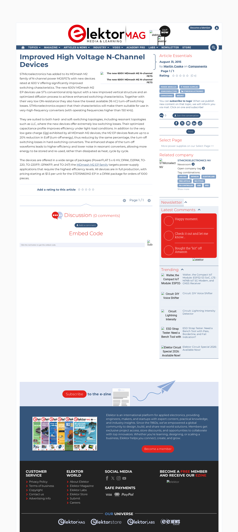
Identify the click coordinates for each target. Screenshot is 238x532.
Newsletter (170, 47)
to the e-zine (88, 394)
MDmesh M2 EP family (92, 164)
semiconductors (169, 91)
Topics (33, 47)
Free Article (184, 181)
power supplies (190, 87)
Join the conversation (187, 115)
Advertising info (40, 498)
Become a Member (200, 27)
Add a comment (87, 225)
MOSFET (180, 95)
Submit (75, 498)
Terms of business (41, 486)
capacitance (167, 95)
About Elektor (79, 481)
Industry (99, 47)
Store (186, 47)
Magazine (51, 47)
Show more (183, 189)
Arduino (183, 177)
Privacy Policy (38, 481)
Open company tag (190, 168)
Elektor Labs (209, 177)
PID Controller (186, 185)
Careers (75, 502)
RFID (207, 185)
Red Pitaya (199, 181)
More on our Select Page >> (187, 146)
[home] (23, 47)
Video (116, 47)
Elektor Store (79, 494)
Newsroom (185, 164)
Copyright (36, 490)
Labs (152, 47)
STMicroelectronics (193, 91)
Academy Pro (135, 47)
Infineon (195, 177)
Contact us (36, 494)
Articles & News (75, 47)
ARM (199, 185)
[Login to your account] (217, 28)
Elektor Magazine (82, 486)
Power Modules (168, 87)
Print (190, 131)
